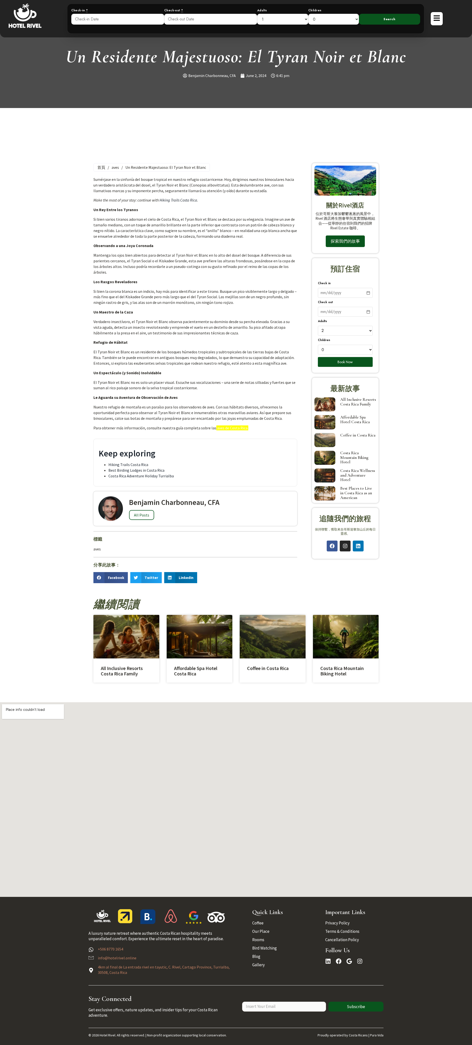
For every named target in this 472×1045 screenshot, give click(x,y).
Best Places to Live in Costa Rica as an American (356, 493)
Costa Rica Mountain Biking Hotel (354, 457)
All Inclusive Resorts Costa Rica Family (358, 402)
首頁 (101, 167)
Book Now (345, 361)
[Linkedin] (358, 546)
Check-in (79, 10)
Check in (324, 283)
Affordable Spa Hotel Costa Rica (355, 419)
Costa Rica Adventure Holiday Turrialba (141, 475)
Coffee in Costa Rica (357, 435)
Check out (325, 302)
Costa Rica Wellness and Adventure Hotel (357, 475)
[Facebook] (332, 546)
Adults (262, 10)
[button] (110, 577)
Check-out (173, 10)
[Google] (349, 961)
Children (315, 10)
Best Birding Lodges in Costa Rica (136, 470)
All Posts (141, 515)
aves (115, 167)
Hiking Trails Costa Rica (178, 200)
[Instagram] (345, 546)
